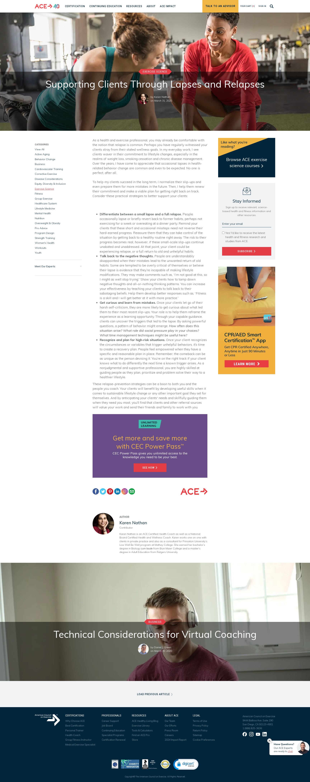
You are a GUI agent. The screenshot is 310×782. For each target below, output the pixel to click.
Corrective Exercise (46, 174)
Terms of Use (200, 720)
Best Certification (74, 725)
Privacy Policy (200, 725)
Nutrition (39, 218)
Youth (38, 252)
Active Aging (42, 154)
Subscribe (245, 251)
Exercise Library (141, 725)
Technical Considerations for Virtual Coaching (155, 634)
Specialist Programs (113, 735)
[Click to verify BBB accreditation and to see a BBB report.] (149, 764)
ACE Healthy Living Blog (145, 720)
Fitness (39, 193)
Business (40, 164)
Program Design (44, 233)
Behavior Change (45, 159)
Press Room (171, 730)
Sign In (262, 6)
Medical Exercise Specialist (80, 744)
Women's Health (44, 242)
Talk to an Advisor (220, 6)
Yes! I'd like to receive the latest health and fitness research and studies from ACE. (245, 237)
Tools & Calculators (142, 730)
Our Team (170, 720)
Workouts (40, 248)
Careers (169, 735)
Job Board (107, 725)
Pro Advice (41, 228)
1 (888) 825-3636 (252, 728)
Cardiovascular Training (49, 169)
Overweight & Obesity (47, 223)
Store (135, 739)
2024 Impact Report (175, 739)
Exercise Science (155, 71)
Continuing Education (113, 730)
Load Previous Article (154, 694)
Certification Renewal (113, 739)
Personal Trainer (74, 730)
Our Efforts (170, 725)
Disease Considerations (49, 179)
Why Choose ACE (75, 720)
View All (39, 149)
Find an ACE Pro (141, 735)
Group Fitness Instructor (78, 739)
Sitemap (197, 735)
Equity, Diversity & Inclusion (50, 183)
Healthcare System (46, 203)
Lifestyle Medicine (45, 208)
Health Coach (72, 735)
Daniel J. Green (162, 647)
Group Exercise (43, 198)
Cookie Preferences (204, 739)
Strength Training (45, 238)
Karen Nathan (162, 97)
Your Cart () (247, 6)
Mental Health (43, 213)
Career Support (110, 720)
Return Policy (200, 730)
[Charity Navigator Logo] (130, 764)
